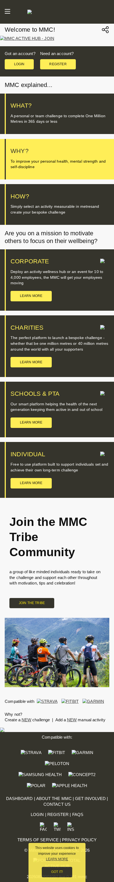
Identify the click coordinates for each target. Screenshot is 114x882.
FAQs (77, 814)
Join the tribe (32, 603)
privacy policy (79, 839)
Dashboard (19, 798)
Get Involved (90, 798)
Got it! (57, 872)
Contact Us (57, 804)
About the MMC (54, 798)
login (19, 64)
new (26, 719)
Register (58, 814)
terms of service (38, 839)
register (57, 64)
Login (37, 814)
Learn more (31, 296)
